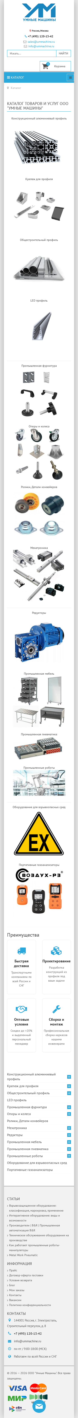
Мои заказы (16, 1290)
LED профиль (16, 1100)
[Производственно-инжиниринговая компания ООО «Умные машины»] (39, 12)
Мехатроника (17, 1128)
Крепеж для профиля (22, 1086)
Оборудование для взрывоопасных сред (37, 1163)
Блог (12, 1285)
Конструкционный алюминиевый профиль (31, 1076)
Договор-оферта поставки (26, 1275)
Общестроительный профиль (28, 1093)
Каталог (17, 77)
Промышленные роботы (25, 1156)
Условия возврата (20, 1280)
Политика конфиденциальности (30, 1305)
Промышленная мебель (24, 1142)
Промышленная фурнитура (27, 1107)
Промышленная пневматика (27, 1149)
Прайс (13, 1270)
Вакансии (15, 1300)
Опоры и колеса (19, 1114)
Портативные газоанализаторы (30, 1170)
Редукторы (15, 1135)
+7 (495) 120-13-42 (40, 36)
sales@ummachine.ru (41, 41)
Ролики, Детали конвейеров (27, 1121)
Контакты (15, 1295)
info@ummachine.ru (41, 46)
